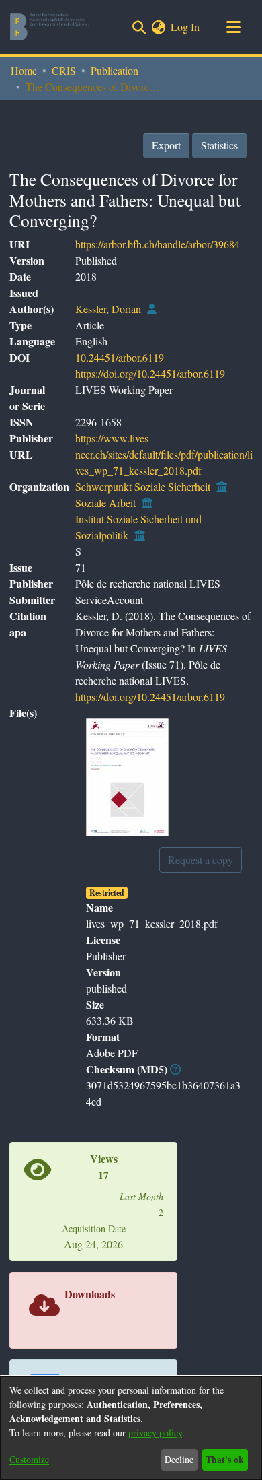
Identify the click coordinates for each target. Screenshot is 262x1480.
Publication (114, 70)
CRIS (64, 70)
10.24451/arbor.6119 (119, 357)
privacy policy (155, 1432)
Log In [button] (186, 27)
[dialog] (131, 1428)
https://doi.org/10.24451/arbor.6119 (150, 373)
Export (166, 145)
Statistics (219, 145)
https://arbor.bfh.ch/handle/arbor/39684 (157, 244)
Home (24, 70)
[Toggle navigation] (233, 27)
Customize (29, 1459)
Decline (179, 1459)
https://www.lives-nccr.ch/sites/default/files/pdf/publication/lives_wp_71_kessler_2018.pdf (164, 454)
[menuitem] (158, 27)
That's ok (225, 1459)
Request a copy (200, 859)
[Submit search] (138, 27)
